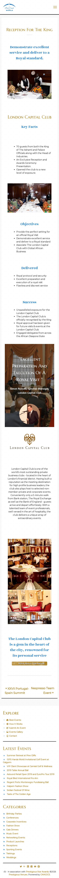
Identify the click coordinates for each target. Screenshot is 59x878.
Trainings (10, 853)
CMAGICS (45, 874)
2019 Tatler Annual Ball (17, 770)
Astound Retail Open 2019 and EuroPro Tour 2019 (30, 774)
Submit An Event (17, 728)
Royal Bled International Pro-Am (22, 778)
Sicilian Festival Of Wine (18, 790)
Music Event (12, 833)
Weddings (11, 857)
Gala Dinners (12, 829)
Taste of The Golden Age (19, 794)
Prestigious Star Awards (37, 871)
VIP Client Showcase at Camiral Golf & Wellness (29, 766)
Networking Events (15, 837)
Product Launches (15, 841)
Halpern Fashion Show (17, 786)
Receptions (11, 845)
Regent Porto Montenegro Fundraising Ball (28, 782)
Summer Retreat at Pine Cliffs (21, 755)
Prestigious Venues (18, 874)
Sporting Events (14, 849)
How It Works (15, 724)
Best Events (15, 720)
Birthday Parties (14, 813)
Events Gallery (16, 732)
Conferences (12, 817)
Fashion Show (13, 825)
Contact (13, 736)
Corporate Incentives (16, 821)
